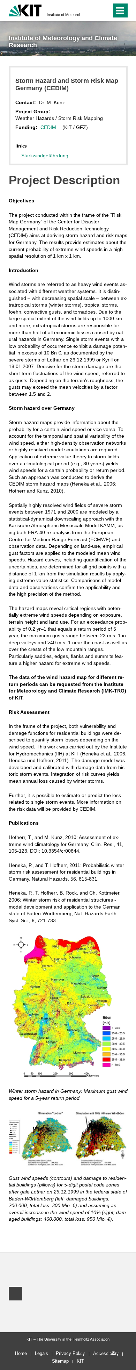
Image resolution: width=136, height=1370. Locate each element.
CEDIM (48, 127)
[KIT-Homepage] (25, 9)
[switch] (93, 10)
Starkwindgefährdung (44, 155)
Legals (41, 1353)
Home (21, 1353)
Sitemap (60, 1361)
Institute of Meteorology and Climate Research (66, 15)
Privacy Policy (70, 1353)
